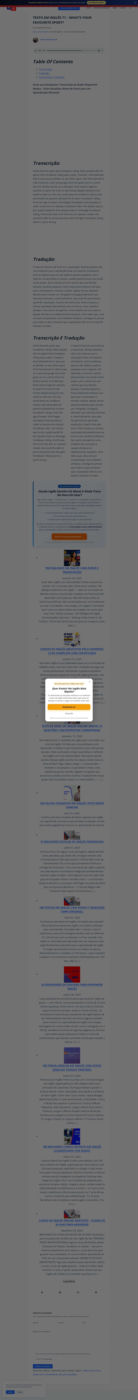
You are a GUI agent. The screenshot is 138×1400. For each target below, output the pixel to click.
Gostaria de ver (69, 707)
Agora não (69, 713)
